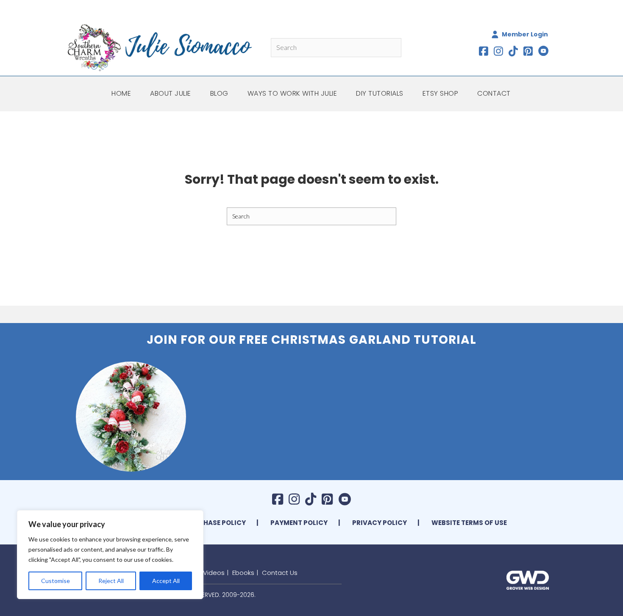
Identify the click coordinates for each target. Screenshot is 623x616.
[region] (110, 554)
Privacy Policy (379, 522)
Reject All (111, 580)
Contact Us (280, 572)
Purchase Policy (215, 522)
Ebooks (243, 572)
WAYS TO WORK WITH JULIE (292, 93)
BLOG (219, 93)
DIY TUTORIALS (379, 93)
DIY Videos (208, 572)
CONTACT (494, 93)
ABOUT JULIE (170, 93)
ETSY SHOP (441, 93)
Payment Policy (299, 522)
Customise (55, 580)
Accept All (166, 580)
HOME (121, 93)
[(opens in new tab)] (527, 579)
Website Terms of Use (469, 522)
